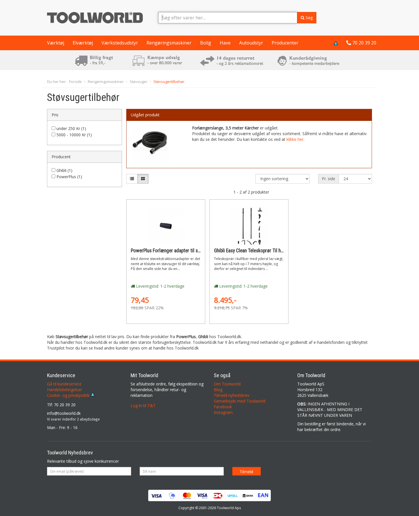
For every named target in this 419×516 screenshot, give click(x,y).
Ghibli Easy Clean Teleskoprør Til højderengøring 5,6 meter (271, 250)
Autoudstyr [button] (251, 43)
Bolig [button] (205, 43)
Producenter (285, 43)
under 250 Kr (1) (71, 128)
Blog (218, 389)
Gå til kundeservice (64, 384)
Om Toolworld (227, 384)
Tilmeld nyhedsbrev (231, 395)
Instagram (223, 412)
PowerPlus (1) (69, 176)
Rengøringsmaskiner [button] (169, 43)
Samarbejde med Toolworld (239, 401)
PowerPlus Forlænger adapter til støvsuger (173, 250)
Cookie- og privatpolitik (69, 395)
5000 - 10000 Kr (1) (74, 134)
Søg (308, 17)
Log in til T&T (143, 405)
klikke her (295, 139)
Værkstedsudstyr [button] (119, 43)
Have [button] (225, 43)
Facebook (223, 406)
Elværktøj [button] (83, 43)
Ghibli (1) (64, 170)
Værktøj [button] (55, 43)
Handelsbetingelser (64, 389)
